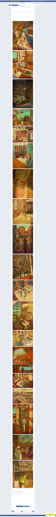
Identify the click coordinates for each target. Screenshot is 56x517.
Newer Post (13, 511)
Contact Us (35, 515)
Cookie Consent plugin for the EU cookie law (50, 515)
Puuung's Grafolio (14, 494)
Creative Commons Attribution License (28, 515)
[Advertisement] (22, 9)
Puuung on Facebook (18, 494)
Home (21, 511)
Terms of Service (32, 515)
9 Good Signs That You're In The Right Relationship (17, 492)
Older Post (33, 511)
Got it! (50, 514)
